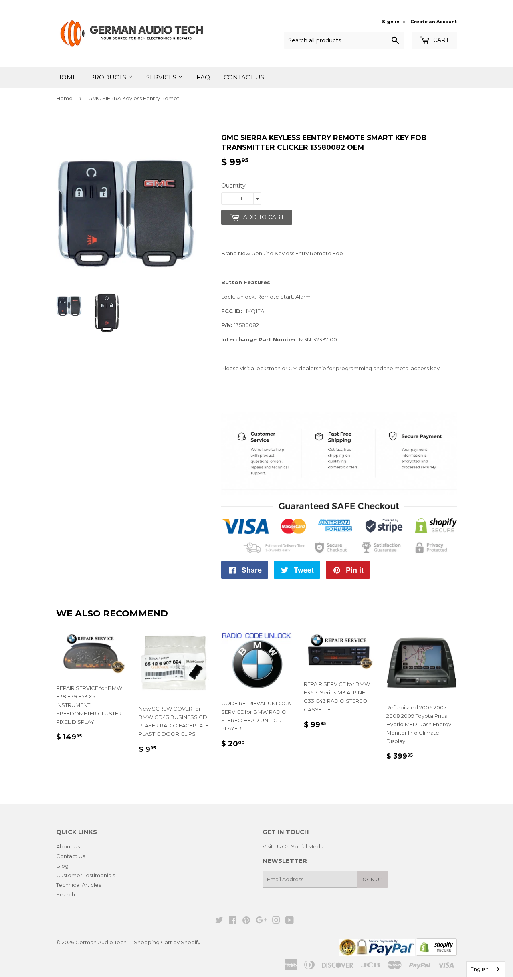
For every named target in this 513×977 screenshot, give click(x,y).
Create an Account (433, 21)
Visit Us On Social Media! (294, 846)
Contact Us (244, 77)
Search (65, 894)
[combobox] (485, 969)
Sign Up (373, 879)
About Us (68, 846)
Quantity (233, 185)
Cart (440, 40)
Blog (62, 865)
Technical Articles (78, 885)
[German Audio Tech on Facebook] (232, 921)
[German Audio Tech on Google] (261, 921)
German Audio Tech (101, 942)
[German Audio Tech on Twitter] (219, 921)
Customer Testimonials (85, 875)
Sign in (391, 21)
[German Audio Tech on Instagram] (276, 921)
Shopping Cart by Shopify (167, 942)
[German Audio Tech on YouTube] (289, 921)
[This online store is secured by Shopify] (436, 954)
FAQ (203, 77)
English (480, 969)
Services (162, 77)
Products (109, 77)
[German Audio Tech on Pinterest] (246, 921)
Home (66, 77)
